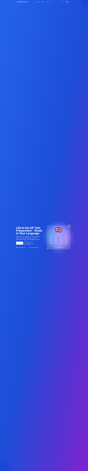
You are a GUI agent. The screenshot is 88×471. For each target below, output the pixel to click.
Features (38, 1)
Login (62, 1)
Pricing (43, 1)
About (47, 1)
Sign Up (67, 1)
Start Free (20, 243)
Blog (51, 1)
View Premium (28, 243)
